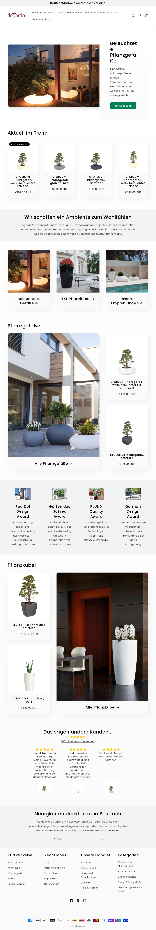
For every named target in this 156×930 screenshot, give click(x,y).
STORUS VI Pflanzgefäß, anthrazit (96, 180)
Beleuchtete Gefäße (29, 301)
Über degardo (15, 873)
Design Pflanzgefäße (130, 882)
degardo (81, 926)
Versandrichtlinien (54, 867)
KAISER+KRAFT (88, 867)
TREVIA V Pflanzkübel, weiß (29, 700)
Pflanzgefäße (15, 862)
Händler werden (16, 883)
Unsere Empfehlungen (125, 301)
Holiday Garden (89, 887)
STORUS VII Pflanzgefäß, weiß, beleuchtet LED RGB (133, 181)
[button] (43, 12)
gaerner (85, 882)
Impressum (50, 878)
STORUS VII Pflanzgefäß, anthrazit (127, 456)
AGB (46, 862)
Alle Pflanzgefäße (51, 463)
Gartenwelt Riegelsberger (89, 875)
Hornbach (86, 862)
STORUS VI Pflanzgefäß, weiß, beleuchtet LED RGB (23, 181)
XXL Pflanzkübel (76, 299)
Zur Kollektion (123, 105)
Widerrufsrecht (53, 873)
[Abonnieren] (102, 839)
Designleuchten (127, 876)
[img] (78, 737)
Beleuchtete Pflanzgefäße (125, 864)
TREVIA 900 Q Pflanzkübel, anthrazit (29, 626)
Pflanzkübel (14, 867)
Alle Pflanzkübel (100, 707)
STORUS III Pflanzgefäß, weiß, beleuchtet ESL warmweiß (127, 385)
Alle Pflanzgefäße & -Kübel (130, 889)
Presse (11, 878)
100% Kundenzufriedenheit (77, 741)
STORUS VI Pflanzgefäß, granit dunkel (59, 180)
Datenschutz (51, 883)
